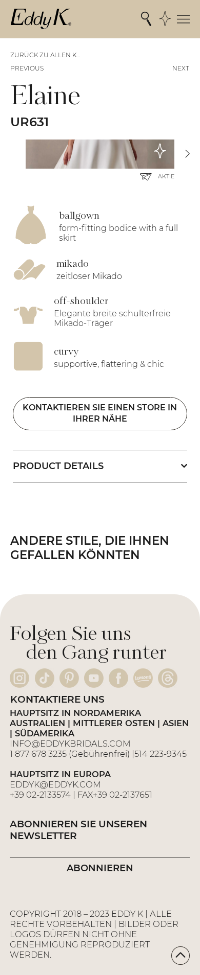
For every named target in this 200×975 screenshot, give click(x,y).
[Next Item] (187, 154)
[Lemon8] (143, 678)
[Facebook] (118, 678)
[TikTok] (44, 678)
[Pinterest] (69, 678)
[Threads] (167, 678)
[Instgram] (19, 678)
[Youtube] (94, 678)
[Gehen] (180, 955)
